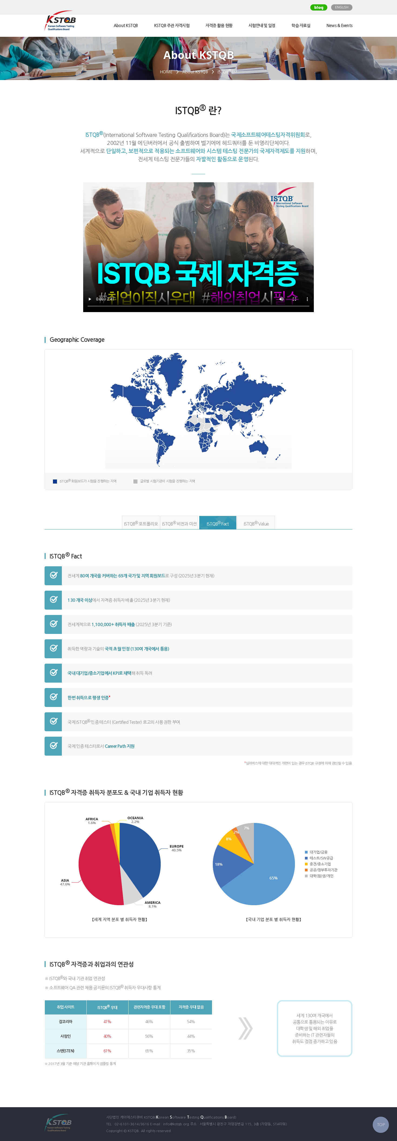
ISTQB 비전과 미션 (179, 523)
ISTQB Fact (218, 523)
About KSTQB (126, 26)
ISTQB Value (256, 523)
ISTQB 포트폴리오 (141, 523)
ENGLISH (341, 7)
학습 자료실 (300, 26)
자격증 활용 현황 (219, 26)
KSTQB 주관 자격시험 (171, 26)
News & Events (339, 26)
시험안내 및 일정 (261, 26)
